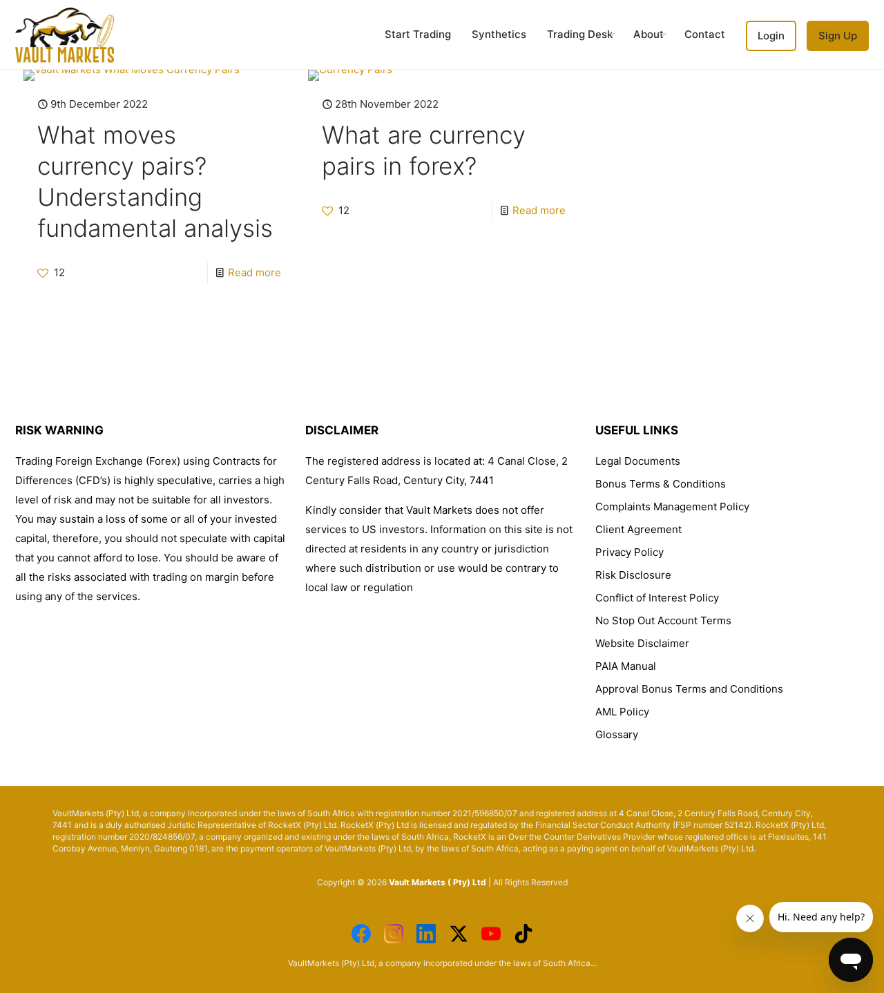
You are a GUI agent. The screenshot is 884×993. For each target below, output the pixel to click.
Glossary (616, 734)
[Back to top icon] (759, 964)
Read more (254, 272)
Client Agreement (638, 529)
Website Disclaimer (642, 643)
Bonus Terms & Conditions (660, 483)
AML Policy (622, 711)
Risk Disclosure (633, 574)
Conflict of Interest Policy (657, 597)
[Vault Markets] (64, 34)
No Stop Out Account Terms (663, 620)
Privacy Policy (629, 552)
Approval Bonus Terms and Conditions (689, 688)
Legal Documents (637, 460)
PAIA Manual (625, 666)
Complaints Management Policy (672, 506)
